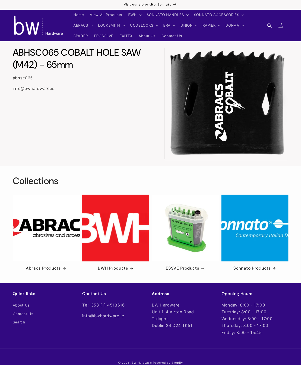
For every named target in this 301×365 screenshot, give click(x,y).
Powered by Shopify (168, 362)
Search (19, 322)
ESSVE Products (182, 268)
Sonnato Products (252, 268)
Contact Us (23, 314)
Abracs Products (43, 268)
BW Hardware (142, 362)
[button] (134, 15)
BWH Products (113, 268)
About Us (21, 305)
